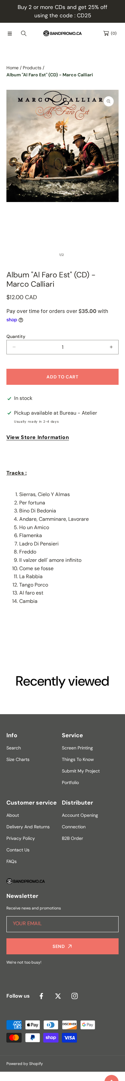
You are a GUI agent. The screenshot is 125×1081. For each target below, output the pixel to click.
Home (12, 68)
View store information (37, 437)
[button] (10, 33)
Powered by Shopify (24, 1063)
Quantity (15, 336)
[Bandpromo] (62, 33)
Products (32, 68)
